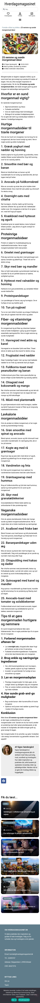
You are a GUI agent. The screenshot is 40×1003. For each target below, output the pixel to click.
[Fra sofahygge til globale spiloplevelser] (20, 828)
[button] (20, 20)
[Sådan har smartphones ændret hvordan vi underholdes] (20, 904)
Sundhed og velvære (20, 66)
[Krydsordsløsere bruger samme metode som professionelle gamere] (20, 847)
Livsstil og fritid (9, 822)
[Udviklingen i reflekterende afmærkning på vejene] (20, 809)
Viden (5, 804)
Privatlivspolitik (24, 1000)
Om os (7, 981)
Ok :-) (14, 1000)
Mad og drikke (14, 28)
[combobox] (20, 9)
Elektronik (7, 898)
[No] (36, 995)
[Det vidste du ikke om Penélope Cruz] (20, 885)
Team (7, 985)
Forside (4, 28)
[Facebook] (3, 780)
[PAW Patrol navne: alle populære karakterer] (20, 866)
